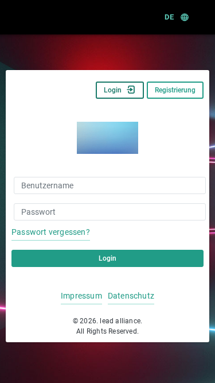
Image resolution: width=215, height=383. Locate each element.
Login (113, 90)
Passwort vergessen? (50, 232)
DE (169, 17)
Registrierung (175, 90)
